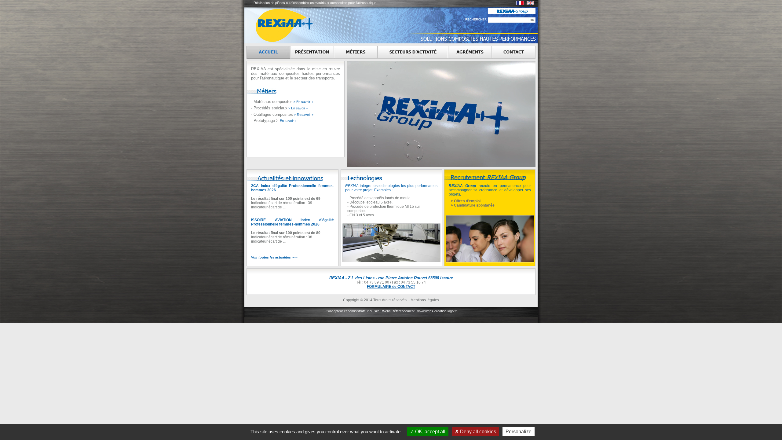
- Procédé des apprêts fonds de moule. (379, 198)
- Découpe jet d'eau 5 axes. (370, 202)
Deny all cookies (477, 431)
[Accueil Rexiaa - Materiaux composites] (268, 52)
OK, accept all (429, 431)
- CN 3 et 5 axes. (361, 215)
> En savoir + (303, 102)
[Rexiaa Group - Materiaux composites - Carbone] (511, 13)
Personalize (519, 431)
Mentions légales (425, 300)
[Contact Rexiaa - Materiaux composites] (513, 52)
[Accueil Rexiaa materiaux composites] (297, 42)
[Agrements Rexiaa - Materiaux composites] (470, 52)
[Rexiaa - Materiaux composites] (520, 4)
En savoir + (288, 121)
